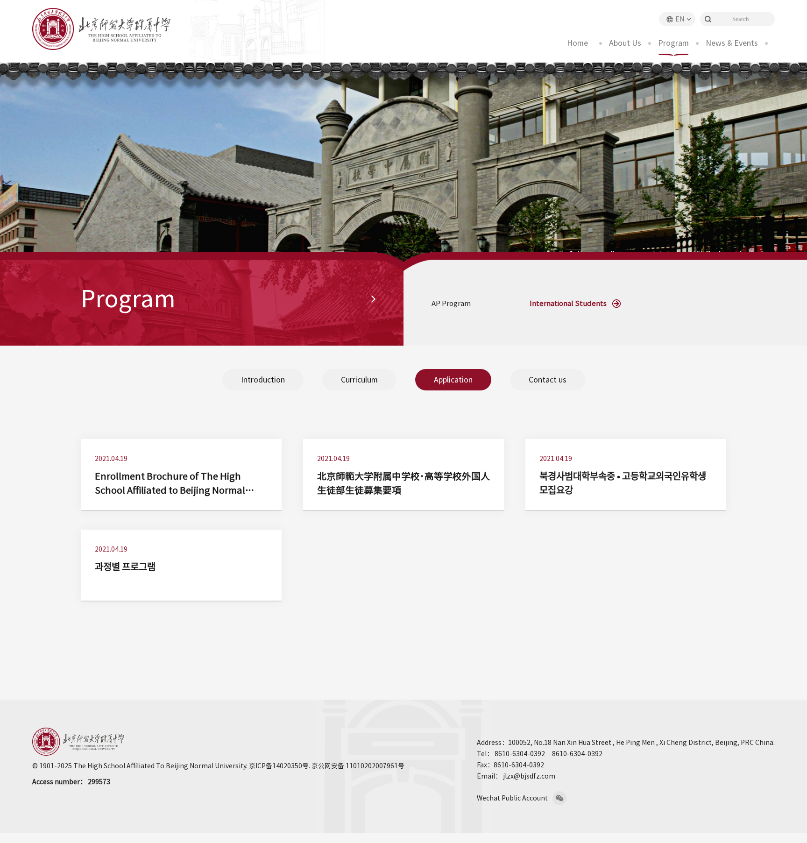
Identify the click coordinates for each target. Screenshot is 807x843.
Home (577, 43)
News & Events (732, 43)
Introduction (263, 379)
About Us (625, 43)
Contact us (547, 379)
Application (453, 379)
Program (673, 43)
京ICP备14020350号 (279, 766)
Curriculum (359, 379)
